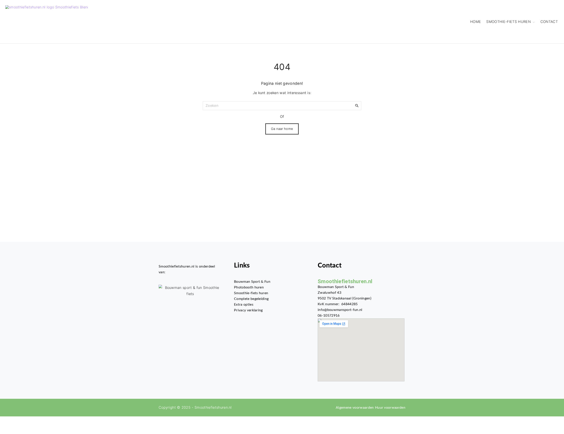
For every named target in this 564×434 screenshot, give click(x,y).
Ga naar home (282, 129)
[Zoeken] (356, 105)
